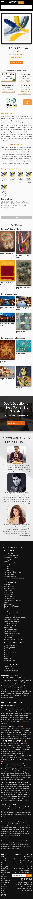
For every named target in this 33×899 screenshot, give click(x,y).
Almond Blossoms (20, 353)
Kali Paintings (8, 637)
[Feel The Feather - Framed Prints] (16, 28)
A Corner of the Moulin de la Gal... (23, 332)
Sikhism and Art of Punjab (12, 633)
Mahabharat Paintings (10, 616)
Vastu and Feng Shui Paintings (13, 639)
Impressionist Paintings (11, 557)
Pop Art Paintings (9, 571)
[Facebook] (25, 880)
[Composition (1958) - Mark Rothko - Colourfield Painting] (7, 270)
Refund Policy (5, 872)
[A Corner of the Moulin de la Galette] (23, 321)
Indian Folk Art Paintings (11, 621)
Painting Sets (8, 627)
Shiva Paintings (8, 590)
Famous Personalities (10, 631)
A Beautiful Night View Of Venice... (7, 308)
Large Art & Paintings (10, 629)
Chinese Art (7, 610)
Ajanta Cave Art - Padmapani (4, 362)
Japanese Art (8, 604)
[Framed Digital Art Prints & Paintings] (2, 761)
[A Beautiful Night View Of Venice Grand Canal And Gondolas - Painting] (7, 300)
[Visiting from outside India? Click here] (24, 678)
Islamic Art (7, 559)
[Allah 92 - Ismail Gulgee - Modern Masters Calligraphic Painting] (7, 241)
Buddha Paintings (9, 588)
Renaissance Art (9, 575)
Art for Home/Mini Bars (11, 653)
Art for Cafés (8, 659)
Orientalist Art (8, 569)
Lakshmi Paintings (9, 596)
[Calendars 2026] (14, 705)
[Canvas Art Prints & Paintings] (25, 741)
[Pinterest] (30, 880)
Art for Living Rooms (10, 645)
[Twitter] (22, 880)
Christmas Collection (10, 623)
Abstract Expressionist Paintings (14, 578)
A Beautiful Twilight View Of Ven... (23, 308)
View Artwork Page (16, 57)
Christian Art (8, 608)
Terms (3, 874)
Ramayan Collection (10, 625)
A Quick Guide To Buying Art (4, 861)
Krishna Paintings (9, 586)
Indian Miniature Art (10, 563)
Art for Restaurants (10, 655)
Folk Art (6, 567)
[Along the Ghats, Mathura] (7, 371)
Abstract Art (5, 202)
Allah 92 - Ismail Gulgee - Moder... (6, 254)
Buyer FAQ (4, 869)
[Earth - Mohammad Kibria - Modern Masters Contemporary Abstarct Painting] (23, 272)
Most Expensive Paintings (11, 620)
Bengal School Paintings (11, 606)
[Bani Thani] (23, 376)
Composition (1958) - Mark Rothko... (7, 283)
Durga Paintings (8, 635)
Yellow (11, 208)
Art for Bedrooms (9, 647)
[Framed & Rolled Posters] (22, 726)
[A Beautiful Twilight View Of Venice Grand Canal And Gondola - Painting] (23, 301)
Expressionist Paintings (11, 555)
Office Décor (8, 667)
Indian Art (7, 561)
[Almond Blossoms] (23, 346)
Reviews (3, 871)
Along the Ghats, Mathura (7, 378)
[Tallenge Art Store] (16, 2)
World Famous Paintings (11, 612)
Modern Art (7, 565)
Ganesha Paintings (9, 594)
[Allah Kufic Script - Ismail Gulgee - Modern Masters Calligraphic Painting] (23, 242)
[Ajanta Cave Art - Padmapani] (7, 349)
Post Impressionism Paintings (13, 573)
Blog (2, 890)
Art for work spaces (10, 661)
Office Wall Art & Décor (15, 206)
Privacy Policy (5, 880)
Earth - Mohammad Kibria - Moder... (23, 288)
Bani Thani (19, 387)
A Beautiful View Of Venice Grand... (7, 324)
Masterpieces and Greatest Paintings (15, 618)
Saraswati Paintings (10, 598)
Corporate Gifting (22, 202)
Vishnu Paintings (9, 592)
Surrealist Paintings (10, 576)
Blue (12, 202)
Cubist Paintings (9, 553)
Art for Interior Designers (11, 670)
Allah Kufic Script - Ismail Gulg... (23, 256)
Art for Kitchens (9, 649)
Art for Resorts (8, 657)
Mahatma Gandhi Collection (12, 600)
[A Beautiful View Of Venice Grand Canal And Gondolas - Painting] (7, 317)
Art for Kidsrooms (9, 651)
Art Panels (7, 584)
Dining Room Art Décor (9, 204)
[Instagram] (27, 880)
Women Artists (8, 614)
